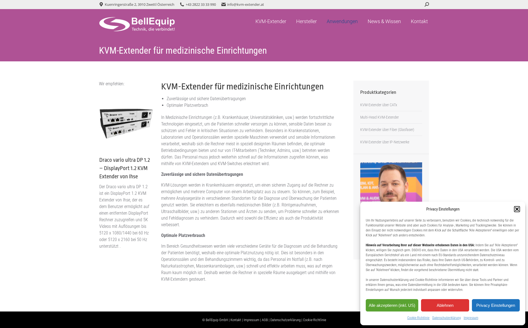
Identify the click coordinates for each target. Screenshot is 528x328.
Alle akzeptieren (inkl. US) (392, 305)
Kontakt (235, 320)
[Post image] (126, 124)
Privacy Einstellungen (495, 305)
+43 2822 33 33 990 (201, 4)
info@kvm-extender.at (245, 4)
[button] (517, 209)
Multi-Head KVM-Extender (379, 117)
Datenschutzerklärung (446, 318)
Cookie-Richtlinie (418, 318)
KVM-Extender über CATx (378, 105)
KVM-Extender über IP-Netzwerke (384, 142)
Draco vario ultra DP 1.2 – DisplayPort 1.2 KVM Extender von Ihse (124, 168)
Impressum (471, 318)
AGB (265, 320)
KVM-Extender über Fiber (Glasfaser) (387, 129)
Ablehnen (445, 305)
